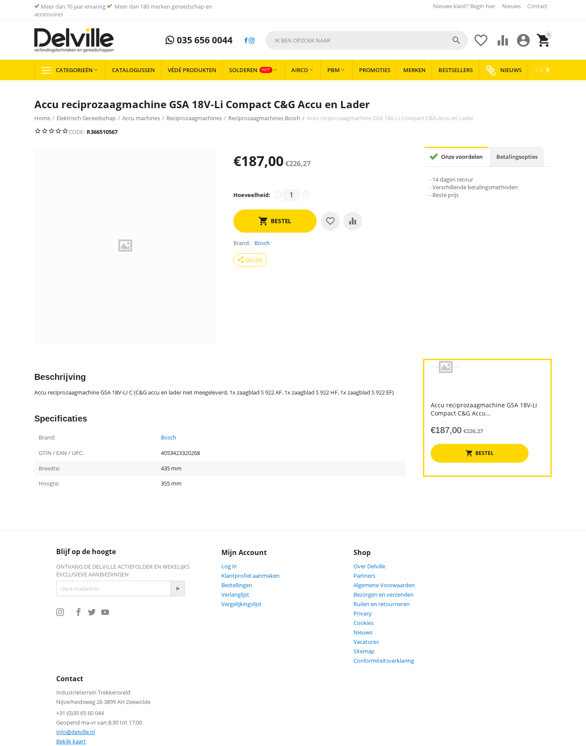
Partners (364, 575)
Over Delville (369, 566)
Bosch (168, 437)
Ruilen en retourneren (381, 604)
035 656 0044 (204, 40)
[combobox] (367, 40)
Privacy (362, 613)
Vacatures (366, 642)
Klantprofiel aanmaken (250, 575)
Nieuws (511, 6)
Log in (229, 566)
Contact (537, 6)
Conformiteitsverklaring (383, 660)
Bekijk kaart (71, 741)
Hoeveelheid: (251, 195)
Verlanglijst (235, 594)
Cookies (363, 623)
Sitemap (364, 651)
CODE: (77, 132)
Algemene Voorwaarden (384, 585)
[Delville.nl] (74, 40)
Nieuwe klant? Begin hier (464, 6)
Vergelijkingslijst (241, 604)
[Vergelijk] (352, 221)
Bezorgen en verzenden (383, 594)
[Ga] (177, 588)
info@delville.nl (75, 732)
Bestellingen (236, 585)
